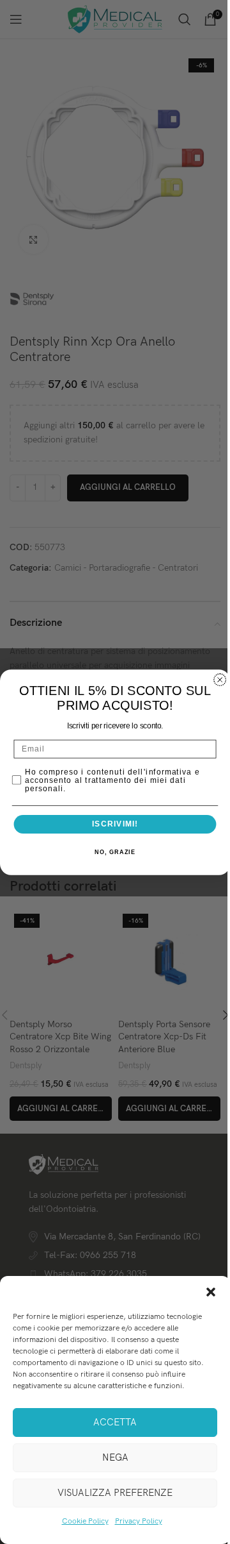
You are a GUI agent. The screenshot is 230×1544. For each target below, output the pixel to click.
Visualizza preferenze (114, 1492)
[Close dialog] (220, 679)
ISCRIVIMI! (115, 824)
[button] (210, 1292)
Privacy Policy (138, 1521)
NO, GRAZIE (115, 851)
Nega (115, 1457)
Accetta (115, 1422)
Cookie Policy (85, 1521)
